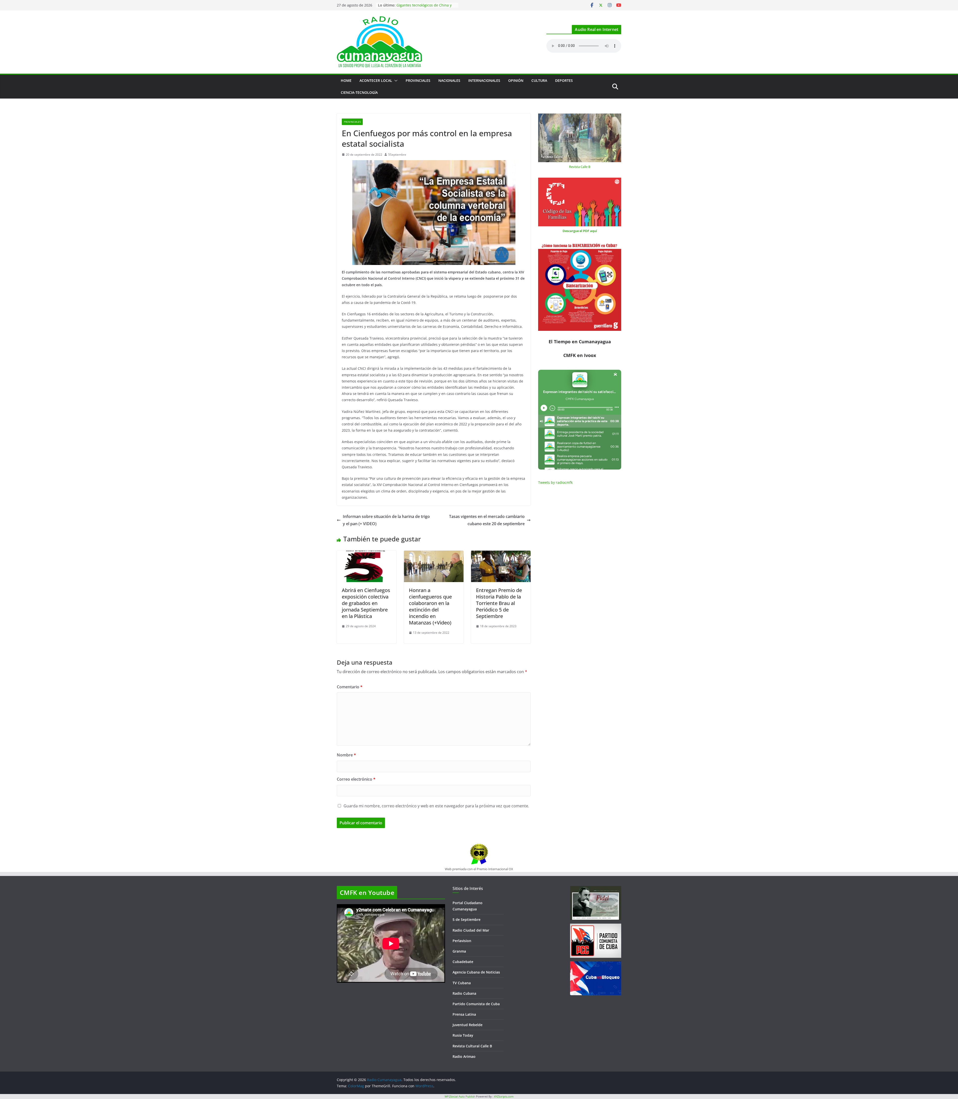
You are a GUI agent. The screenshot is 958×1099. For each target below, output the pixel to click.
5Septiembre (397, 154)
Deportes (564, 80)
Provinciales (418, 80)
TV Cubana (462, 982)
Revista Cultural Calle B (472, 1046)
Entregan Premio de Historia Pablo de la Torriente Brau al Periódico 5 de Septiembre (499, 603)
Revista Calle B (579, 166)
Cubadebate (463, 961)
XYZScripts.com (503, 1096)
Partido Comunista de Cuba (476, 1003)
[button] (395, 80)
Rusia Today (463, 1035)
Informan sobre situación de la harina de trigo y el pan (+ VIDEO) (386, 520)
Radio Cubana (464, 993)
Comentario (349, 687)
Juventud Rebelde (467, 1024)
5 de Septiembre (466, 919)
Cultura (539, 80)
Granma (459, 951)
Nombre (346, 755)
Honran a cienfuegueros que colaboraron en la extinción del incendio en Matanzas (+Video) (430, 606)
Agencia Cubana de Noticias (476, 972)
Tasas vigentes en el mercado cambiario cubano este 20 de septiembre (487, 520)
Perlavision (462, 940)
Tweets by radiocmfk (555, 482)
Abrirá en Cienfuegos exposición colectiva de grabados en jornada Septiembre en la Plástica (366, 603)
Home (346, 80)
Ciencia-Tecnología (359, 92)
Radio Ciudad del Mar (471, 930)
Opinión (515, 80)
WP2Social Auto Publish (460, 1096)
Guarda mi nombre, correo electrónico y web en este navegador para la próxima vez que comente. (436, 806)
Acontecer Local (375, 80)
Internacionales (484, 80)
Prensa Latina (464, 1014)
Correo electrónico (356, 779)
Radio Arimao (464, 1056)
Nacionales (449, 80)
